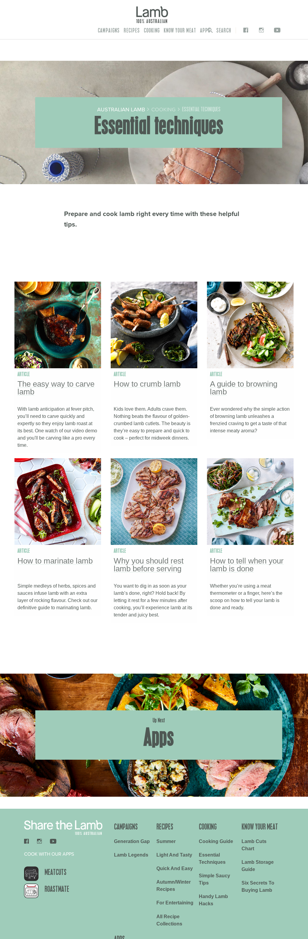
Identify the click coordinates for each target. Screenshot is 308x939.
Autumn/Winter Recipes (173, 885)
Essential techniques (212, 858)
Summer (166, 841)
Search (223, 30)
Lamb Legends (131, 854)
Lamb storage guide (258, 866)
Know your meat (180, 30)
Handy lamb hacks (213, 900)
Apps (205, 30)
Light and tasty (174, 854)
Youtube (53, 841)
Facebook (244, 30)
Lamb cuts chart (254, 845)
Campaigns (109, 30)
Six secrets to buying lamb (258, 886)
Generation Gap (132, 841)
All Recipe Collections (169, 920)
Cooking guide (216, 841)
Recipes (132, 30)
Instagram (260, 30)
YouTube (276, 30)
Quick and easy (174, 868)
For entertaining (174, 902)
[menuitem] (109, 30)
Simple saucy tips (214, 879)
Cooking (152, 30)
